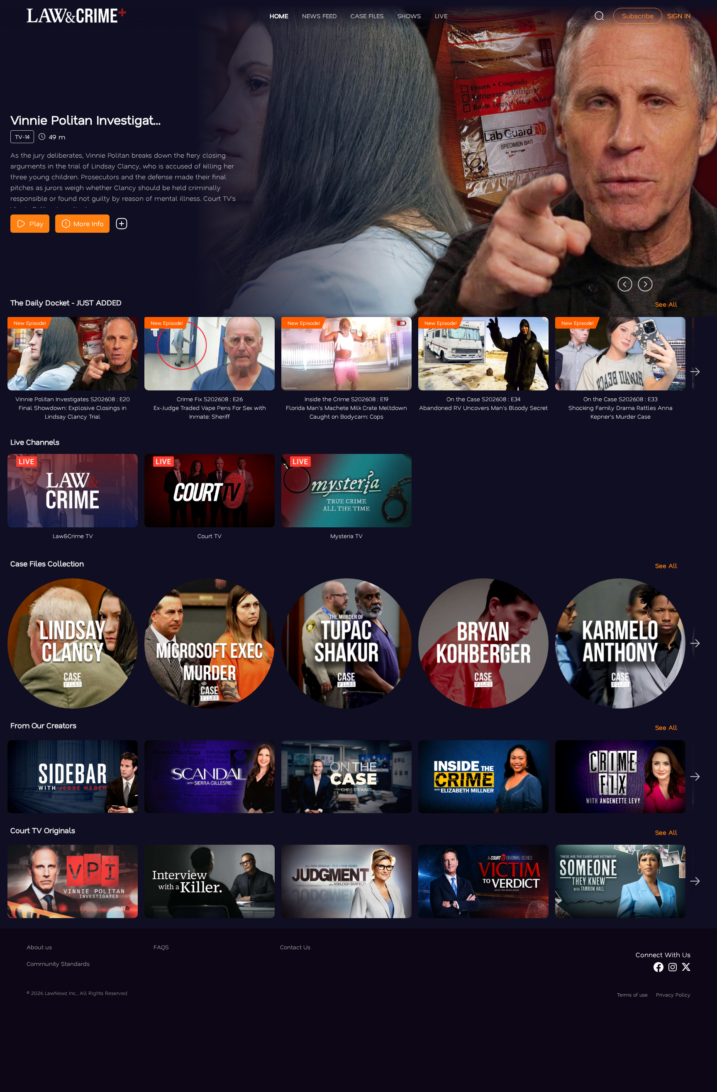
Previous (621, 280)
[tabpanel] (358, 175)
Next (641, 280)
